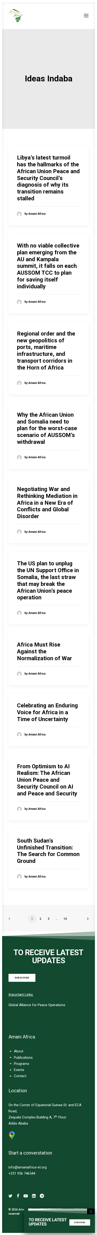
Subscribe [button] (22, 977)
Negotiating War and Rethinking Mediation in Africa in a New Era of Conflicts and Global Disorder (47, 503)
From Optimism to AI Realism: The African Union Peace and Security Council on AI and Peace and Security (47, 780)
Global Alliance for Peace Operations (36, 1005)
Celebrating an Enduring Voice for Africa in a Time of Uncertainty (47, 712)
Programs (21, 1064)
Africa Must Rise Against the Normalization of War (44, 651)
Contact (20, 1076)
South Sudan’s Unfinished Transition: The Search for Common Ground (48, 850)
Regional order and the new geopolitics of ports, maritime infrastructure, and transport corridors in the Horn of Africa (46, 350)
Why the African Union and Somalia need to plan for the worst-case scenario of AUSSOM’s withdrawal (47, 428)
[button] (86, 15)
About (18, 1051)
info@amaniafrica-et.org (27, 1167)
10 (65, 918)
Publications (23, 1057)
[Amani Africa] (15, 15)
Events (19, 1070)
